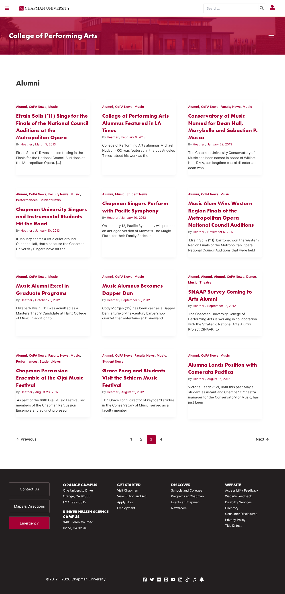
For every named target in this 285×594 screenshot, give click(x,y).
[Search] (262, 8)
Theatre (205, 282)
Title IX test (233, 525)
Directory (231, 508)
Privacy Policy (235, 520)
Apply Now (125, 502)
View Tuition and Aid (132, 496)
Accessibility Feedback (242, 490)
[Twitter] (152, 579)
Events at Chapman (185, 502)
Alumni (21, 106)
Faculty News (230, 106)
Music (53, 106)
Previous (26, 439)
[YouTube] (173, 579)
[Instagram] (159, 579)
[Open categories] (271, 36)
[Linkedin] (180, 579)
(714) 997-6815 (74, 502)
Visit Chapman (127, 490)
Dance (251, 276)
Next (262, 439)
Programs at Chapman (187, 496)
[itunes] (194, 579)
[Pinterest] (166, 579)
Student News (50, 200)
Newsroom (179, 508)
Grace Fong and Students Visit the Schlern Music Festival (133, 377)
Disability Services (238, 502)
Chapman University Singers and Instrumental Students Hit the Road (51, 216)
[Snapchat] (202, 579)
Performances (27, 200)
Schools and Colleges (186, 490)
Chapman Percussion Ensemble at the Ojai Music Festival (49, 377)
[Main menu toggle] (7, 8)
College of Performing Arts (53, 35)
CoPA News (37, 106)
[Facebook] (144, 579)
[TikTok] (187, 579)
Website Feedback (238, 496)
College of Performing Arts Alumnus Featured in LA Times (135, 122)
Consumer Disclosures (241, 514)
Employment (126, 508)
